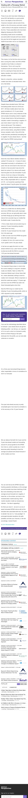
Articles (4, 636)
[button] (2, 11)
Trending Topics (7, 493)
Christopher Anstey (6, 645)
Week (18, 633)
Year (25, 633)
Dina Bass (4, 649)
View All (15, 493)
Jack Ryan (4, 658)
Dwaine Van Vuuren (6, 7)
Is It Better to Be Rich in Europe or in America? (14, 652)
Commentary (13, 636)
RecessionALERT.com (18, 7)
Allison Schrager (5, 653)
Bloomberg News (11, 641)
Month (22, 633)
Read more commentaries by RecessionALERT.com (14, 477)
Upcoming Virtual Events (10, 497)
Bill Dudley (4, 641)
